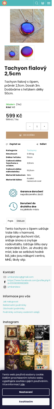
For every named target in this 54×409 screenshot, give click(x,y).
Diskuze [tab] (21, 220)
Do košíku (29, 135)
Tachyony (31, 150)
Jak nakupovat (10, 301)
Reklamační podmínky (14, 305)
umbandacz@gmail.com (21, 276)
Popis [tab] (10, 220)
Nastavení (26, 392)
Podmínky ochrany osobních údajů (21, 312)
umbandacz (14, 286)
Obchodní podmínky (14, 308)
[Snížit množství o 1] (29, 126)
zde (22, 384)
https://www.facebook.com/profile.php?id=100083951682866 (29, 282)
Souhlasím (26, 401)
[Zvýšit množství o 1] (44, 126)
